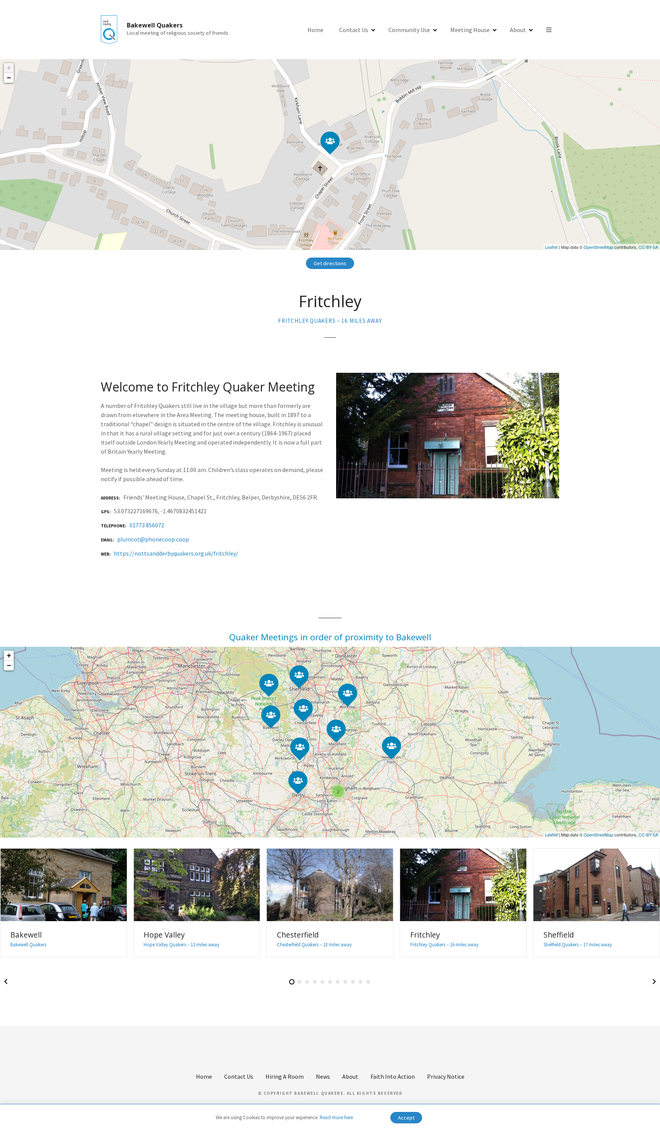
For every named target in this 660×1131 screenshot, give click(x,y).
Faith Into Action (392, 1076)
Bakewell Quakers (155, 25)
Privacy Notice (445, 1076)
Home (315, 30)
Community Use (409, 30)
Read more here (336, 1117)
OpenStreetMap (598, 247)
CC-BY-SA (648, 247)
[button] (5, 981)
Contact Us (353, 30)
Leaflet (551, 247)
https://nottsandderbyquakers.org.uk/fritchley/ (176, 553)
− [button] (9, 78)
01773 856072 (146, 525)
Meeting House (470, 30)
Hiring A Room (284, 1076)
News (323, 1076)
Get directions (330, 263)
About (518, 30)
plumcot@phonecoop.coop (153, 539)
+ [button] (9, 68)
